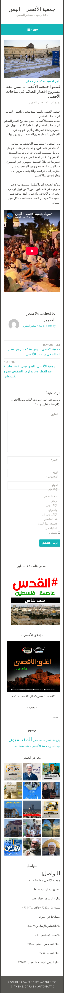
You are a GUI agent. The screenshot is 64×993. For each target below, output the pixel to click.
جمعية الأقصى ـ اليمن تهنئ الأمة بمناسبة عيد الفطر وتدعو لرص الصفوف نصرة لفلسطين (29, 369)
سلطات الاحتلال (24, 746)
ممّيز (28, 81)
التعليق (54, 414)
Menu (34, 29)
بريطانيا (57, 746)
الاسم (54, 460)
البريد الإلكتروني (52, 474)
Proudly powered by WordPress (32, 982)
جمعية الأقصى (40, 746)
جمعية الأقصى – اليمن (32, 9)
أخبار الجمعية (53, 81)
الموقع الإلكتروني (53, 487)
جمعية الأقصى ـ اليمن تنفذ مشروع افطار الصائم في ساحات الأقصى (34, 349)
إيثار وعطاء (56, 740)
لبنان (16, 746)
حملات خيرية (39, 81)
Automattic (46, 986)
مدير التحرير (36, 102)
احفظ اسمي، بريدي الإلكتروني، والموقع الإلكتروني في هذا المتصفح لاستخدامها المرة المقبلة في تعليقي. (47, 514)
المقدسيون (20, 739)
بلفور (52, 746)
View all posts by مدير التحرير (38, 325)
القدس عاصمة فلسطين (42, 740)
